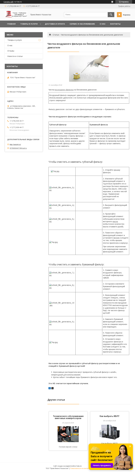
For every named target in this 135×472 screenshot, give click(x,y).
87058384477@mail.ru (18, 148)
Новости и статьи (15, 56)
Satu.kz (79, 466)
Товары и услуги (29, 24)
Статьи (56, 35)
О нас (102, 24)
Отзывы (10, 51)
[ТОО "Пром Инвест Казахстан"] (16, 17)
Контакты (115, 24)
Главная (11, 24)
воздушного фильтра (64, 90)
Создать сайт (9, 2)
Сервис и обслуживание (82, 24)
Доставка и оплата (55, 24)
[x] (52, 389)
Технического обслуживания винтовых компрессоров (68, 417)
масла (115, 221)
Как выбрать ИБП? (109, 416)
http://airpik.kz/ (15, 144)
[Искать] (111, 14)
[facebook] (50, 389)
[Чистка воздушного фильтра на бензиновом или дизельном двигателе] (89, 68)
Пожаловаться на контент (79, 468)
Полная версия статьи (68, 447)
